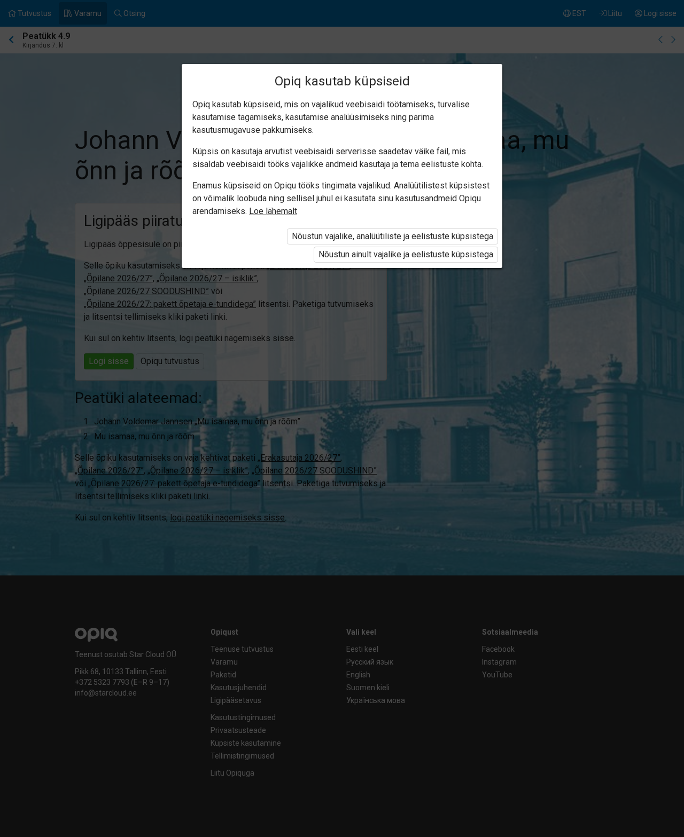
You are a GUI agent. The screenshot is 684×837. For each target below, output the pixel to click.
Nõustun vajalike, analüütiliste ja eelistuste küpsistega (392, 236)
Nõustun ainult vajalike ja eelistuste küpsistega (405, 254)
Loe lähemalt (273, 211)
